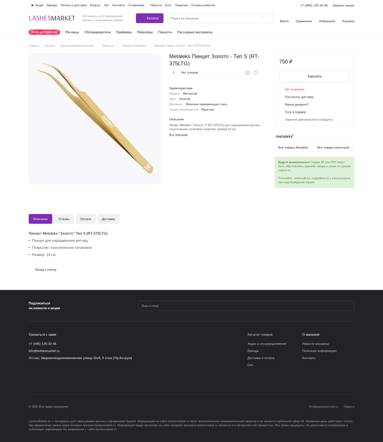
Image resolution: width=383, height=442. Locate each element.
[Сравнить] (247, 73)
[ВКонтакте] (31, 380)
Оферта (349, 406)
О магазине (311, 334)
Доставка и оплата (261, 358)
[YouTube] (58, 380)
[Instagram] (40, 380)
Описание (40, 219)
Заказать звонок (343, 5)
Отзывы (64, 219)
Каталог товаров (260, 334)
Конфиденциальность (323, 406)
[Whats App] (67, 380)
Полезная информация (319, 351)
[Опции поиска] (247, 18)
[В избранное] (255, 73)
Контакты (309, 358)
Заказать (314, 76)
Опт (250, 365)
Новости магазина (315, 343)
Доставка (108, 219)
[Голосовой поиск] (257, 18)
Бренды (253, 351)
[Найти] (267, 18)
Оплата (85, 219)
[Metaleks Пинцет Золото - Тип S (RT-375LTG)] (94, 118)
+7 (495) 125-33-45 (314, 5)
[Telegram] (49, 380)
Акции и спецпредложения (267, 343)
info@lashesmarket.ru (44, 351)
